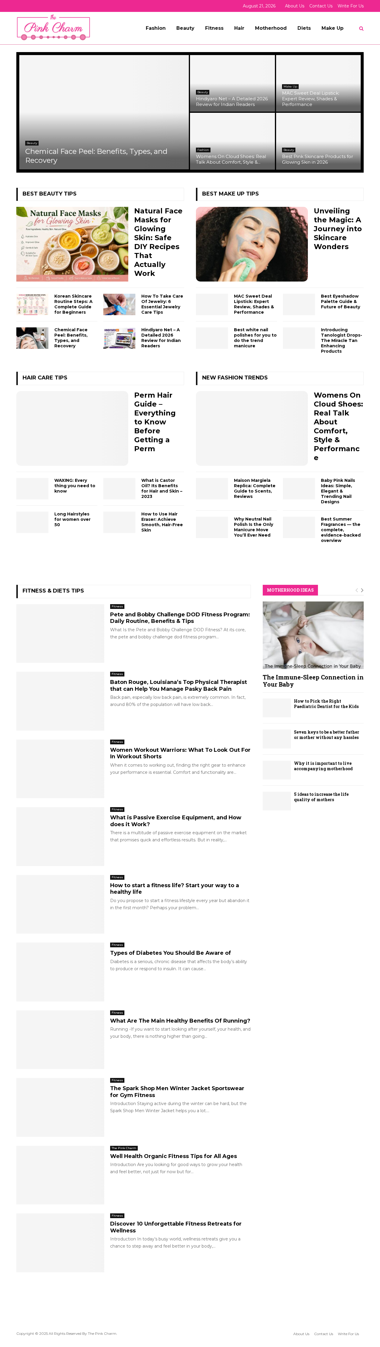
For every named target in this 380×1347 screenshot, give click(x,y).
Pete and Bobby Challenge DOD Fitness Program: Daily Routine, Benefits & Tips (180, 618)
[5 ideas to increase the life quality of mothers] (277, 801)
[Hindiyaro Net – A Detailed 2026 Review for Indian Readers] (119, 338)
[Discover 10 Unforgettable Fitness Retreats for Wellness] (60, 1242)
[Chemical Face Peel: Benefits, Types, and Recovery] (32, 338)
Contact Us (320, 6)
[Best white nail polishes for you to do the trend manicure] (212, 338)
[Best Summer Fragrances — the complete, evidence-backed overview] (299, 527)
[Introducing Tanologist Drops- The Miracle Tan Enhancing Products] (299, 338)
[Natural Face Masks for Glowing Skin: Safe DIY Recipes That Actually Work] (72, 244)
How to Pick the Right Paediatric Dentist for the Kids (326, 703)
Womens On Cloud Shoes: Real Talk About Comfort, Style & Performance (338, 426)
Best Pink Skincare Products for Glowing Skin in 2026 (317, 159)
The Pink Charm (124, 1148)
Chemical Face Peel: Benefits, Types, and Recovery (71, 338)
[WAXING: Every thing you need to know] (32, 488)
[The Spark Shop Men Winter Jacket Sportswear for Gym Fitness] (60, 1107)
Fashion (156, 28)
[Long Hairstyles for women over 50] (32, 522)
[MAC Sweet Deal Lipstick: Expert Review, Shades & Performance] (212, 304)
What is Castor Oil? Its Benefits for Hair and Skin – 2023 (161, 488)
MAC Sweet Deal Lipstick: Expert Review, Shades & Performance (310, 98)
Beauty (185, 28)
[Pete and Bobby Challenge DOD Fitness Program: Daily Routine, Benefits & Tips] (60, 633)
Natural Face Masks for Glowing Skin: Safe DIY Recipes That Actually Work (158, 242)
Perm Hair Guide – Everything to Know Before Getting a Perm (155, 422)
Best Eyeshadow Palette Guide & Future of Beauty (340, 301)
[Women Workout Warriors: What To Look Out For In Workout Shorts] (60, 769)
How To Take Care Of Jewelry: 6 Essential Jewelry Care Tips (162, 304)
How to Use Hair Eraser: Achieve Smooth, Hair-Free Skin (162, 522)
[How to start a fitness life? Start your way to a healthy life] (60, 904)
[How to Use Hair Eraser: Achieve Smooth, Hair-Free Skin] (119, 522)
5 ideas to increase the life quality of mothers (321, 796)
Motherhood (271, 28)
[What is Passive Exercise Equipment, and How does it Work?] (60, 836)
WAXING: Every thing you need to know (74, 486)
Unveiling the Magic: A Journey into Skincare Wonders (338, 229)
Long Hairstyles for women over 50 (72, 519)
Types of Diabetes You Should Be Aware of (170, 953)
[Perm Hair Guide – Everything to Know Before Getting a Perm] (72, 428)
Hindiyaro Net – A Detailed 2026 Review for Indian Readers (232, 101)
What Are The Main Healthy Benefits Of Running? (180, 1021)
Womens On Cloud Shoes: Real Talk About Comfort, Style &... (231, 159)
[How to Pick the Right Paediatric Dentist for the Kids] (277, 707)
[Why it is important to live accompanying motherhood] (277, 770)
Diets (304, 28)
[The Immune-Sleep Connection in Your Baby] (313, 635)
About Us (294, 6)
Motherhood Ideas (290, 590)
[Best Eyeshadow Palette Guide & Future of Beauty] (299, 304)
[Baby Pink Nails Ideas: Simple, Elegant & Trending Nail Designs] (299, 488)
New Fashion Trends (235, 377)
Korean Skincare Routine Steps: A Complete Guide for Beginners (73, 304)
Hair (239, 28)
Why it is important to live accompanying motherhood (323, 765)
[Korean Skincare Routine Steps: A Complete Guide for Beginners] (32, 304)
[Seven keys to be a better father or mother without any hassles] (277, 738)
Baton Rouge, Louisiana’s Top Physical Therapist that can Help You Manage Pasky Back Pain (178, 685)
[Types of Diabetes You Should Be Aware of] (60, 972)
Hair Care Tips (45, 377)
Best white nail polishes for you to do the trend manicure (255, 338)
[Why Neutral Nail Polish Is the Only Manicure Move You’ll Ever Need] (212, 527)
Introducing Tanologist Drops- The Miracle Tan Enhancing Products (341, 340)
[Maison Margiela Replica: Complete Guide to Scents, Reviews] (212, 488)
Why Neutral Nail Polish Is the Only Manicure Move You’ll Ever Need (253, 527)
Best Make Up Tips (230, 193)
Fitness (214, 28)
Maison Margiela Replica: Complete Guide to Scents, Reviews (255, 488)
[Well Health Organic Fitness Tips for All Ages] (60, 1175)
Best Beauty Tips (50, 193)
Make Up (332, 28)
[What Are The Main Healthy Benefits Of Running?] (60, 1039)
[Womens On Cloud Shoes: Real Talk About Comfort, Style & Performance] (252, 428)
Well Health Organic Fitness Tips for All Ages (173, 1156)
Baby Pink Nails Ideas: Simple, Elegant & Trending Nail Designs (338, 491)
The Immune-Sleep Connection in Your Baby (313, 680)
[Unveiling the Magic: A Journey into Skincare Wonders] (252, 244)
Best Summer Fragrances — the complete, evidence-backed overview (341, 529)
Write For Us (351, 6)
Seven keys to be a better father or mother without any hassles (326, 734)
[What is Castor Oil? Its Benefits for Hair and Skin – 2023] (119, 488)
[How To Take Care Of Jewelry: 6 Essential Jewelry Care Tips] (119, 304)
